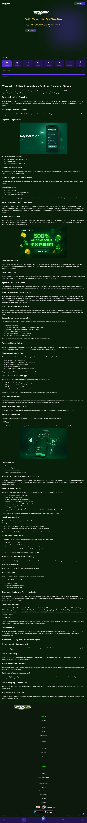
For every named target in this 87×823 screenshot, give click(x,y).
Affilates (43, 798)
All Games (5, 76)
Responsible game (43, 791)
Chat (43, 770)
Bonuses (43, 745)
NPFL (43, 731)
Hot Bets (43, 720)
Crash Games (43, 760)
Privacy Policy (43, 794)
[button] (80, 57)
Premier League (43, 724)
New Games (43, 752)
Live (43, 756)
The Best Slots (43, 748)
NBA (43, 727)
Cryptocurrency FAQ (43, 777)
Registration (79, 3)
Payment (43, 787)
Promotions (43, 802)
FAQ (43, 773)
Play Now (31, 30)
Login (70, 3)
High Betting (43, 735)
